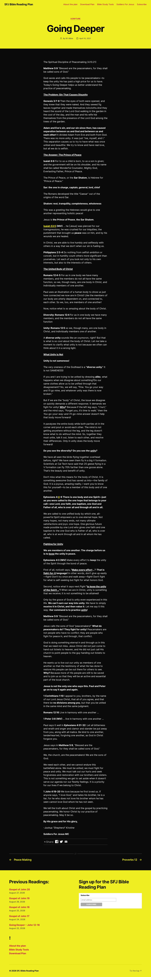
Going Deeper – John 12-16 (24, 925)
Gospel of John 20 (19, 889)
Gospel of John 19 (19, 898)
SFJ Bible (69, 38)
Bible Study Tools (105, 4)
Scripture (75, 19)
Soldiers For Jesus (125, 4)
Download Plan (87, 4)
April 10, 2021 (85, 38)
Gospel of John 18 (19, 907)
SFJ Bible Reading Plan (18, 4)
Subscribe (142, 4)
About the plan (70, 4)
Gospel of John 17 (19, 916)
